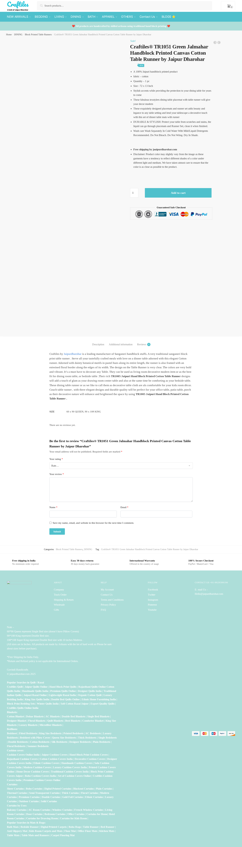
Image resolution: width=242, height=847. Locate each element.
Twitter (151, 594)
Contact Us (106, 594)
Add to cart (178, 192)
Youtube (152, 609)
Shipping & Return (64, 599)
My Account (107, 589)
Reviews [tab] (141, 344)
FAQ (103, 609)
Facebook (153, 589)
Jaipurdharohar (72, 353)
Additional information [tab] (121, 344)
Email (124, 507)
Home (9, 34)
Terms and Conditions (112, 599)
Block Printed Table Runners (38, 34)
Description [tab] (98, 344)
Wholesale (59, 604)
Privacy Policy (108, 604)
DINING (18, 34)
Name (53, 507)
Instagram (153, 599)
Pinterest (152, 604)
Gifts (56, 609)
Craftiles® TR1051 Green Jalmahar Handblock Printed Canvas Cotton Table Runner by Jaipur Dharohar (149, 549)
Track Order (60, 594)
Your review (56, 474)
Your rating (56, 459)
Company (59, 589)
